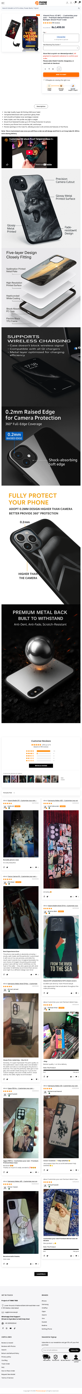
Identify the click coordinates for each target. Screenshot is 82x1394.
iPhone (44, 1301)
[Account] (67, 3)
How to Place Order (8, 1371)
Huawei (44, 1322)
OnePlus (45, 1308)
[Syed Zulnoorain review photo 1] (61, 849)
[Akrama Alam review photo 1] (61, 946)
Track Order (6, 1364)
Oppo (44, 1311)
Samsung (45, 1304)
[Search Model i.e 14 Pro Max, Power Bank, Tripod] (79, 8)
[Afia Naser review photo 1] (21, 917)
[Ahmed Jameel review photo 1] (21, 1025)
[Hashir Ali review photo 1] (21, 833)
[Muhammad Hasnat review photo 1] (61, 1126)
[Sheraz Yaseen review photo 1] (21, 1222)
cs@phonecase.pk (11, 1312)
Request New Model (8, 1374)
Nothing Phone (47, 1329)
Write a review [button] (41, 765)
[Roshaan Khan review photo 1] (61, 1035)
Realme (44, 1325)
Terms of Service (7, 1378)
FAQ (3, 1367)
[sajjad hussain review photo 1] (21, 1128)
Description (41, 106)
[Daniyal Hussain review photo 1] (61, 1212)
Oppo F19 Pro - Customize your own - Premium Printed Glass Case (18, 1089)
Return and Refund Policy (10, 1353)
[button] (47, 23)
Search (4, 1350)
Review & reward (7, 1343)
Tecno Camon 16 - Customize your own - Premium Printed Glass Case (20, 877)
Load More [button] (41, 1274)
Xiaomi (44, 1315)
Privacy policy (6, 1357)
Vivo (43, 1318)
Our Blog (4, 1360)
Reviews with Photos (9, 1346)
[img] (7, 803)
